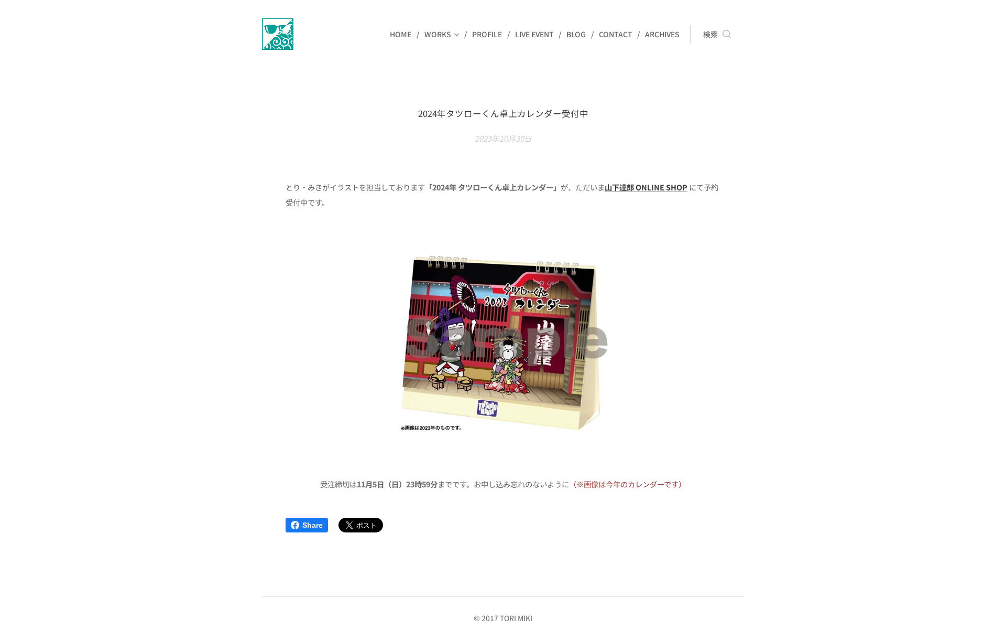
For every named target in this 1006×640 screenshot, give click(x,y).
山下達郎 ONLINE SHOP (646, 187)
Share (312, 525)
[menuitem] (403, 34)
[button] (717, 34)
